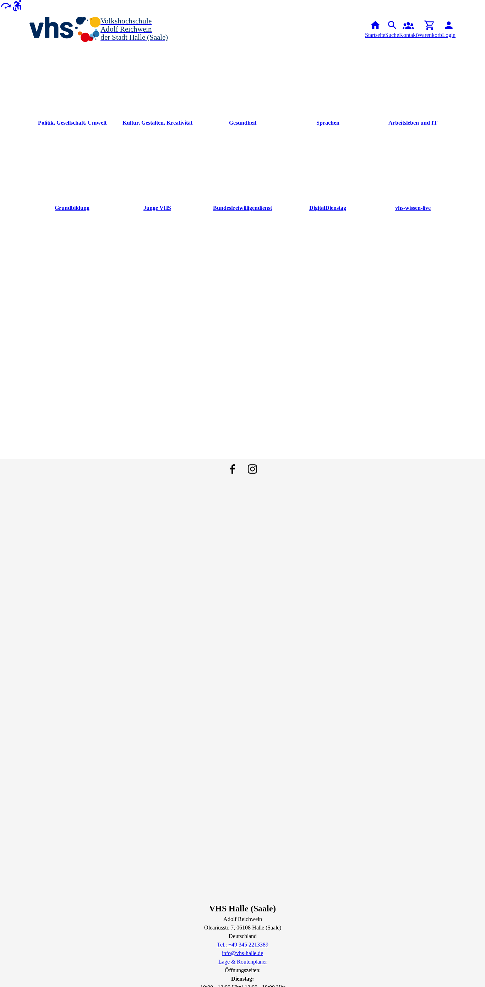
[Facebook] (233, 469)
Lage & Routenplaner (242, 962)
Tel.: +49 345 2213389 (242, 945)
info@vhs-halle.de (242, 953)
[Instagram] (252, 469)
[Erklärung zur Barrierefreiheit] (17, 5)
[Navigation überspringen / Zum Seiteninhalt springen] (5, 5)
